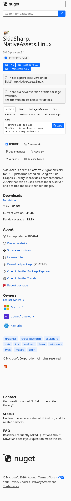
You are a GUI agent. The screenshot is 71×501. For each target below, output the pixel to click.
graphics (11, 339)
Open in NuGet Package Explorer (28, 271)
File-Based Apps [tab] (53, 114)
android (29, 344)
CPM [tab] (55, 109)
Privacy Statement (44, 482)
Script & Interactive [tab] (29, 114)
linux (42, 344)
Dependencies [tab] (16, 151)
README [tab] (13, 144)
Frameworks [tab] (34, 144)
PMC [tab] (21, 109)
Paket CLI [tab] (10, 114)
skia (7, 344)
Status (8, 413)
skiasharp (52, 339)
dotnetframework (22, 316)
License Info (15, 257)
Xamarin (16, 325)
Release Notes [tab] (35, 159)
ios (17, 344)
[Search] (61, 14)
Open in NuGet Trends (21, 278)
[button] (58, 125)
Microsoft (17, 307)
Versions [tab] (13, 159)
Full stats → (10, 200)
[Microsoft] (6, 307)
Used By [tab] (39, 151)
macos (20, 350)
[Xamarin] (6, 326)
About (32, 477)
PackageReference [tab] (38, 109)
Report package (17, 285)
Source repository (19, 250)
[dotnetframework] (6, 316)
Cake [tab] (7, 119)
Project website (17, 243)
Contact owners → (13, 299)
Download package (19, 264)
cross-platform (31, 339)
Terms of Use (46, 477)
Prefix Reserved (18, 58)
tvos (8, 350)
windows (56, 344)
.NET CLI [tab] (9, 109)
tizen (32, 350)
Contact (10, 396)
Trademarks (11, 486)
